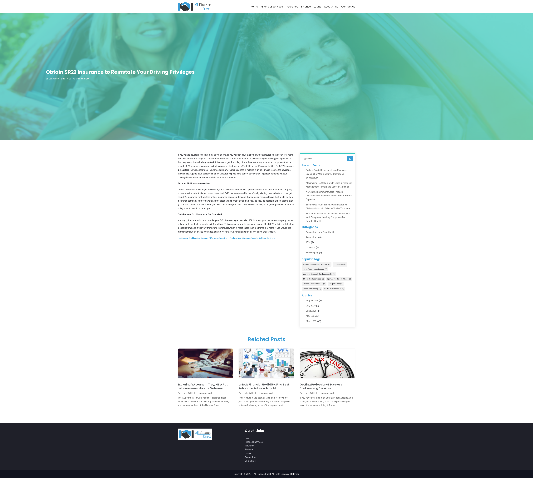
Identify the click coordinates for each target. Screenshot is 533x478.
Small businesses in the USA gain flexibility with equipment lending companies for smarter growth (328, 217)
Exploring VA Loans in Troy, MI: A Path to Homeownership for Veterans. (203, 386)
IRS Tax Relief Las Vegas (313, 279)
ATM (308, 242)
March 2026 (312, 321)
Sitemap (295, 474)
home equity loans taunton (315, 269)
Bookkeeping (312, 252)
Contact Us (348, 6)
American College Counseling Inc (316, 264)
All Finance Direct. (262, 474)
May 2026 (311, 316)
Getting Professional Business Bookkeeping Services (321, 386)
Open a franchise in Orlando (339, 279)
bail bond (310, 247)
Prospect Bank (335, 284)
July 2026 (311, 305)
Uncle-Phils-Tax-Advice (334, 289)
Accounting (331, 6)
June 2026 (311, 310)
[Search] (350, 158)
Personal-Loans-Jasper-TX (314, 284)
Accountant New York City (318, 232)
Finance (306, 6)
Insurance (292, 6)
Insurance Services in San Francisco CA (319, 274)
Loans (317, 6)
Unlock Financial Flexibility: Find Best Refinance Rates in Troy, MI (264, 386)
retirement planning (312, 289)
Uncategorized (83, 78)
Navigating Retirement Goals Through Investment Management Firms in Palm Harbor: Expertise (329, 196)
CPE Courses (340, 264)
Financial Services (272, 6)
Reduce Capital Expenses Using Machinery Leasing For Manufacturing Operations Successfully (326, 174)
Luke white (54, 78)
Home (254, 6)
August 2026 (312, 300)
